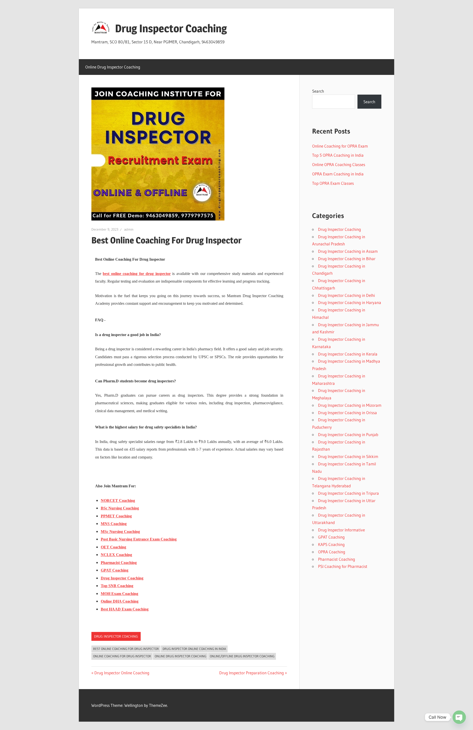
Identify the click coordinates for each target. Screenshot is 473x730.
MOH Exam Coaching (119, 594)
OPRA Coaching (331, 551)
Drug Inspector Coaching (171, 28)
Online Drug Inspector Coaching (112, 66)
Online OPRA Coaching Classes (338, 164)
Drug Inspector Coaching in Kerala (347, 354)
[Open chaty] (459, 717)
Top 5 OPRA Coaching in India (338, 155)
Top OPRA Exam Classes (333, 183)
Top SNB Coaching (117, 586)
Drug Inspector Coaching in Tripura (348, 493)
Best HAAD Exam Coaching (125, 609)
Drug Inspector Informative (341, 529)
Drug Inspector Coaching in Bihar (346, 258)
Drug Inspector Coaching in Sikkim (348, 456)
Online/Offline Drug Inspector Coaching (242, 656)
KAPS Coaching (331, 544)
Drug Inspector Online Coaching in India (194, 649)
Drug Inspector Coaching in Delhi (346, 295)
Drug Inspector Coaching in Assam (348, 251)
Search (318, 91)
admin (129, 229)
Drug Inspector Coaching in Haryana (349, 302)
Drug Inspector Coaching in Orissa (347, 412)
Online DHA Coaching (119, 601)
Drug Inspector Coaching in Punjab (348, 434)
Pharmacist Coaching (336, 559)
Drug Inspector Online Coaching (121, 672)
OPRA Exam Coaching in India (338, 173)
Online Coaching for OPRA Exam (340, 146)
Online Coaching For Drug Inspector (122, 656)
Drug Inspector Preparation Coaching (251, 672)
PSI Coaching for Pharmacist (342, 566)
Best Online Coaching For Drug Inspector (126, 649)
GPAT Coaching (331, 537)
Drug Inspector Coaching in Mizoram (349, 405)
